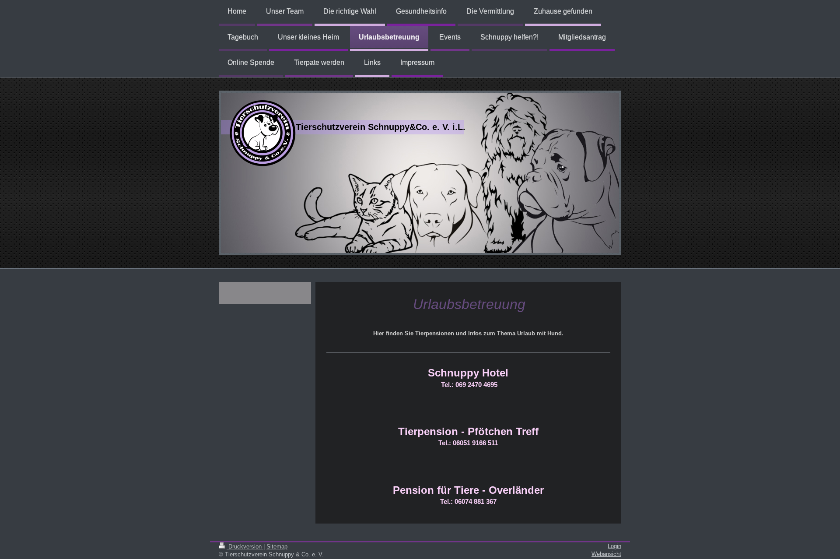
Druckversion (245, 546)
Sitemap (276, 546)
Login (614, 546)
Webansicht (606, 554)
